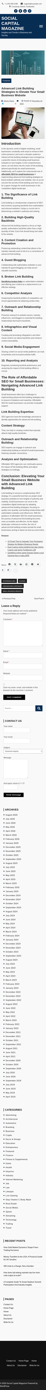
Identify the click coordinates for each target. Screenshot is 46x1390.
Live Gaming (12, 1196)
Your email (8, 737)
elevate (22, 581)
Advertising (11, 1115)
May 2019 (10, 1093)
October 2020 (12, 1065)
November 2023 (13, 948)
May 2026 (10, 827)
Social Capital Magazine (12, 23)
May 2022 (10, 1012)
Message (7, 758)
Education (10, 1143)
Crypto (9, 1135)
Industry (9, 1175)
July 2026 (10, 819)
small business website (12, 591)
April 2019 (10, 1097)
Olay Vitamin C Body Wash (18, 1200)
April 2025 (10, 879)
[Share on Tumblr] (3, 570)
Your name (8, 726)
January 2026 (12, 843)
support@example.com (32, 4)
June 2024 (11, 920)
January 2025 (12, 891)
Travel (9, 1228)
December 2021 (13, 1032)
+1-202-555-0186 (11, 4)
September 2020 (13, 1069)
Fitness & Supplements (17, 1159)
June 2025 (11, 871)
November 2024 (13, 899)
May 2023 (10, 972)
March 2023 (11, 980)
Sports (9, 1212)
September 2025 (13, 859)
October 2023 (12, 952)
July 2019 (10, 1085)
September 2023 (13, 956)
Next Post (38, 599)
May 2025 (10, 875)
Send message (13, 795)
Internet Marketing (14, 1180)
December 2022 (13, 992)
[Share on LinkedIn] (22, 565)
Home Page (9, 1308)
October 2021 (12, 1040)
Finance (9, 1155)
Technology (11, 1220)
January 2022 (12, 1028)
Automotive (11, 1123)
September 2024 (13, 908)
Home (6, 1312)
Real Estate (11, 1204)
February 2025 (12, 887)
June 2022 (11, 1008)
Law (8, 1188)
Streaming (10, 1216)
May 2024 (10, 924)
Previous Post (9, 599)
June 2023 (11, 968)
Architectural (12, 1119)
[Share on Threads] (9, 570)
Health (9, 1167)
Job (7, 1184)
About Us (7, 1315)
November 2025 (13, 851)
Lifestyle (10, 1192)
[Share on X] (16, 565)
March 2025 (11, 883)
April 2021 (10, 1056)
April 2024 (10, 928)
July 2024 (10, 916)
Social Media (12, 1208)
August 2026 (12, 815)
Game (8, 1163)
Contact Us (8, 1304)
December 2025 (13, 847)
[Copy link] (15, 570)
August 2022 (12, 1004)
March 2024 (11, 932)
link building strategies (12, 586)
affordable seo (9, 581)
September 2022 (13, 1000)
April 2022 (10, 1016)
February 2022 (12, 1024)
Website (6, 673)
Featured (6, 81)
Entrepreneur (12, 1147)
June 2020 (11, 1077)
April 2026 (10, 831)
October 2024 (12, 904)
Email (6, 662)
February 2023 (12, 984)
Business (10, 1131)
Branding (10, 1127)
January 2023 (12, 988)
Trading (9, 1224)
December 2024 (13, 895)
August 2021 (12, 1048)
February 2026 (12, 839)
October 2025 (12, 855)
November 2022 (13, 996)
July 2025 (10, 867)
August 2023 (12, 960)
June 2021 (11, 1052)
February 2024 (12, 936)
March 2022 (11, 1020)
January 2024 (12, 940)
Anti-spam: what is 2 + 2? (14, 783)
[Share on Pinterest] (33, 565)
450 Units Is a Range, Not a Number (19, 1266)
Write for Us (8, 1322)
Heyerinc (10, 1171)
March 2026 (11, 835)
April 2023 (10, 976)
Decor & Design (13, 1139)
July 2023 (10, 964)
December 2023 (13, 944)
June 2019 (11, 1089)
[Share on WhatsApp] (27, 565)
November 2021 (13, 1036)
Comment (8, 619)
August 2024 (12, 912)
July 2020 (10, 1073)
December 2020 (13, 1061)
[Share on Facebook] (10, 565)
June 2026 (11, 823)
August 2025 (12, 863)
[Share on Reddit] (39, 565)
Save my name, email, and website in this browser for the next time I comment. (20, 688)
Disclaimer (8, 1319)
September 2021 (13, 1044)
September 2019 (13, 1081)
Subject (7, 748)
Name (6, 651)
